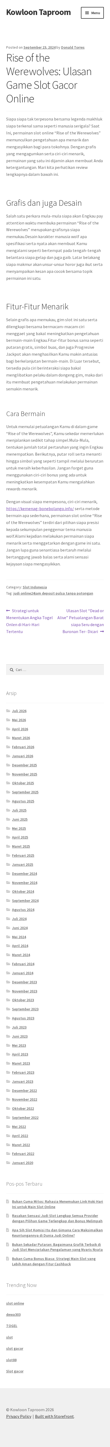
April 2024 (20, 945)
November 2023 (24, 991)
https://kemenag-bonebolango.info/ (40, 508)
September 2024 (25, 900)
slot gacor (14, 1348)
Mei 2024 (19, 936)
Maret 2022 (21, 1144)
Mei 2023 (19, 1045)
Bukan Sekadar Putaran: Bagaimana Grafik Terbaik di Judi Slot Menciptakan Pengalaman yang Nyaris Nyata (57, 1247)
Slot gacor (14, 1371)
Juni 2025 (20, 819)
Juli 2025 (19, 810)
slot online (15, 1303)
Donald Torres (73, 47)
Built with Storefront (54, 1416)
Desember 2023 (24, 982)
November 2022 (24, 1099)
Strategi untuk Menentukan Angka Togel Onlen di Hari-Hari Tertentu (29, 621)
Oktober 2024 (23, 891)
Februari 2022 (23, 1153)
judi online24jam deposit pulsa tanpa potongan (53, 593)
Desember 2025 (24, 765)
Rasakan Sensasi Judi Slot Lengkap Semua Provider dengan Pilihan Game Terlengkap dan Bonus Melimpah (57, 1218)
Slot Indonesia (35, 587)
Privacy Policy (18, 1416)
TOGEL (11, 1325)
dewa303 (13, 1314)
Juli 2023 (19, 1027)
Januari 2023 (22, 1081)
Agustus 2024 (23, 909)
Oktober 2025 (23, 783)
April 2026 (20, 729)
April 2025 (20, 837)
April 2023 (20, 1054)
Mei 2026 (19, 719)
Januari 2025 (22, 864)
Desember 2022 (24, 1090)
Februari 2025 (23, 855)
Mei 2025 (19, 828)
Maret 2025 (21, 846)
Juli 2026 (19, 710)
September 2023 (25, 1009)
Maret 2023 (21, 1063)
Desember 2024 (24, 873)
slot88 (11, 1359)
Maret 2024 (21, 954)
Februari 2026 (23, 746)
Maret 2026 (21, 737)
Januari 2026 (22, 756)
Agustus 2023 (23, 1018)
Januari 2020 (22, 1162)
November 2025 (24, 774)
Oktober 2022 (23, 1108)
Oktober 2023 (23, 1000)
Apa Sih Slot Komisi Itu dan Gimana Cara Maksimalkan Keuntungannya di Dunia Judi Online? (57, 1233)
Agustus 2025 (23, 801)
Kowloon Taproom (38, 12)
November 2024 (24, 882)
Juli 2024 (19, 918)
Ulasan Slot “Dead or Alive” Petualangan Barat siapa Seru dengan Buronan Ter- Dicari (80, 621)
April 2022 (20, 1135)
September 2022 (25, 1117)
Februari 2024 (23, 963)
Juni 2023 (20, 1036)
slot (9, 1337)
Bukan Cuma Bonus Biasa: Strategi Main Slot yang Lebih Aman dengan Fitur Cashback (54, 1261)
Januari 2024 (22, 973)
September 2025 (25, 792)
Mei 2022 (19, 1126)
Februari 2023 (23, 1072)
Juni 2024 (20, 927)
